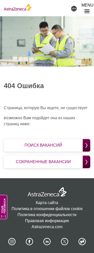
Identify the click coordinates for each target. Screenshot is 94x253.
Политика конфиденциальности (47, 215)
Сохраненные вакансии (43, 162)
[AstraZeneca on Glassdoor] (82, 241)
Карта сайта (47, 203)
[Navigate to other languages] (74, 8)
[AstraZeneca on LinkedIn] (47, 241)
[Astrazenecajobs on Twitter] (64, 241)
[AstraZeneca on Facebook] (29, 241)
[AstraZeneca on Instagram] (12, 241)
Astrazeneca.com (47, 227)
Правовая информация (47, 221)
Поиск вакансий (43, 145)
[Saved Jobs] (62, 7)
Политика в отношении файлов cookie (47, 209)
